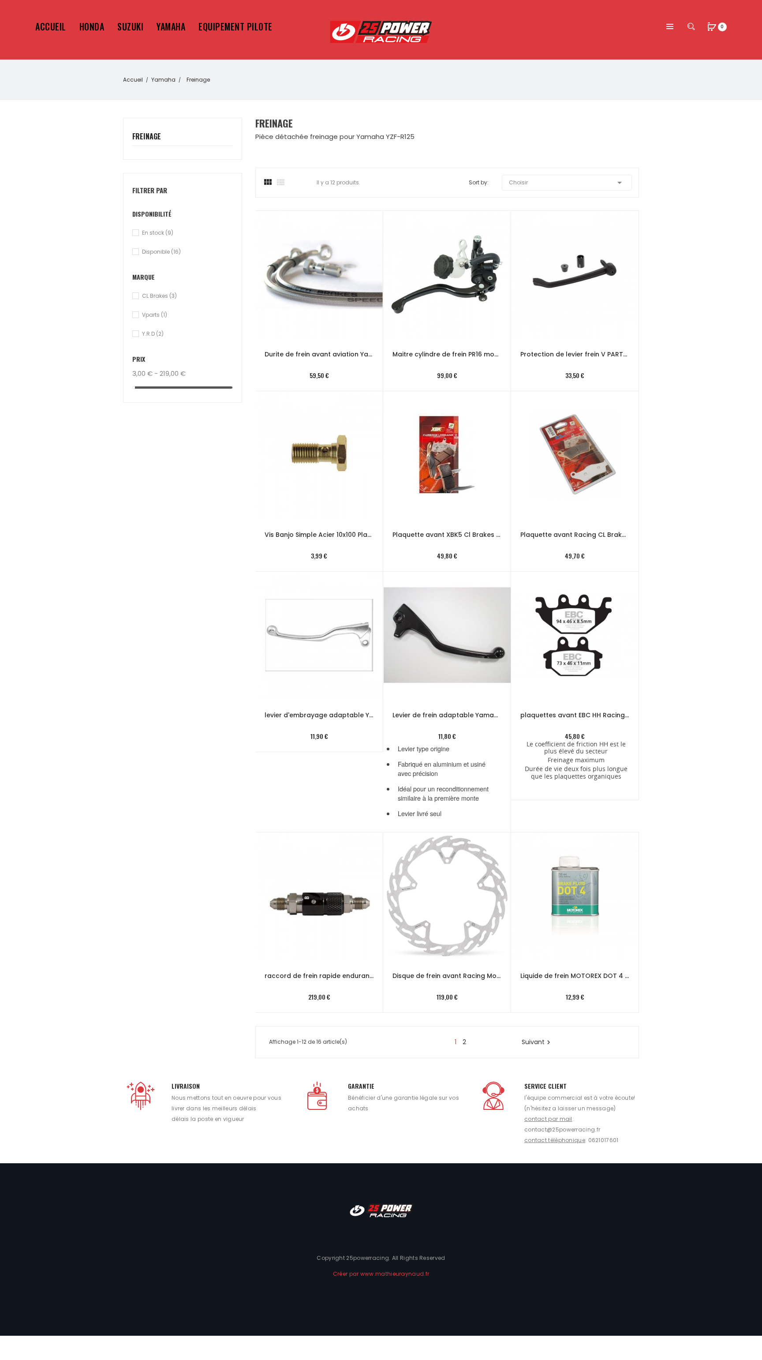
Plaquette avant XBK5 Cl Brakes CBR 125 (447, 534)
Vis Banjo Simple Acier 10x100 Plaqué (319, 534)
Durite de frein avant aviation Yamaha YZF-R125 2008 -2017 (319, 354)
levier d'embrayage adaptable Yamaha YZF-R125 (319, 715)
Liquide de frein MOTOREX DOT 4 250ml (575, 975)
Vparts (154, 314)
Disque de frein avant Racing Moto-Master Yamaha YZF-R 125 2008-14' (447, 975)
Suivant (537, 1042)
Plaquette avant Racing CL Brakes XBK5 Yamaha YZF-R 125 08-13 (575, 534)
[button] (712, 27)
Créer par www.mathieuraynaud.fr (381, 1274)
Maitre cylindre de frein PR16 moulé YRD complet (447, 354)
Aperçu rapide (310, 264)
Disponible (161, 251)
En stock (157, 232)
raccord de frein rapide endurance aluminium (319, 975)
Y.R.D (153, 333)
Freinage (146, 136)
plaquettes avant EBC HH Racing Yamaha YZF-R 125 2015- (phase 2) (575, 715)
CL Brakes (159, 296)
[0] (712, 26)
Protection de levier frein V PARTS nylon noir (575, 354)
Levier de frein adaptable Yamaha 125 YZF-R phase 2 (447, 715)
